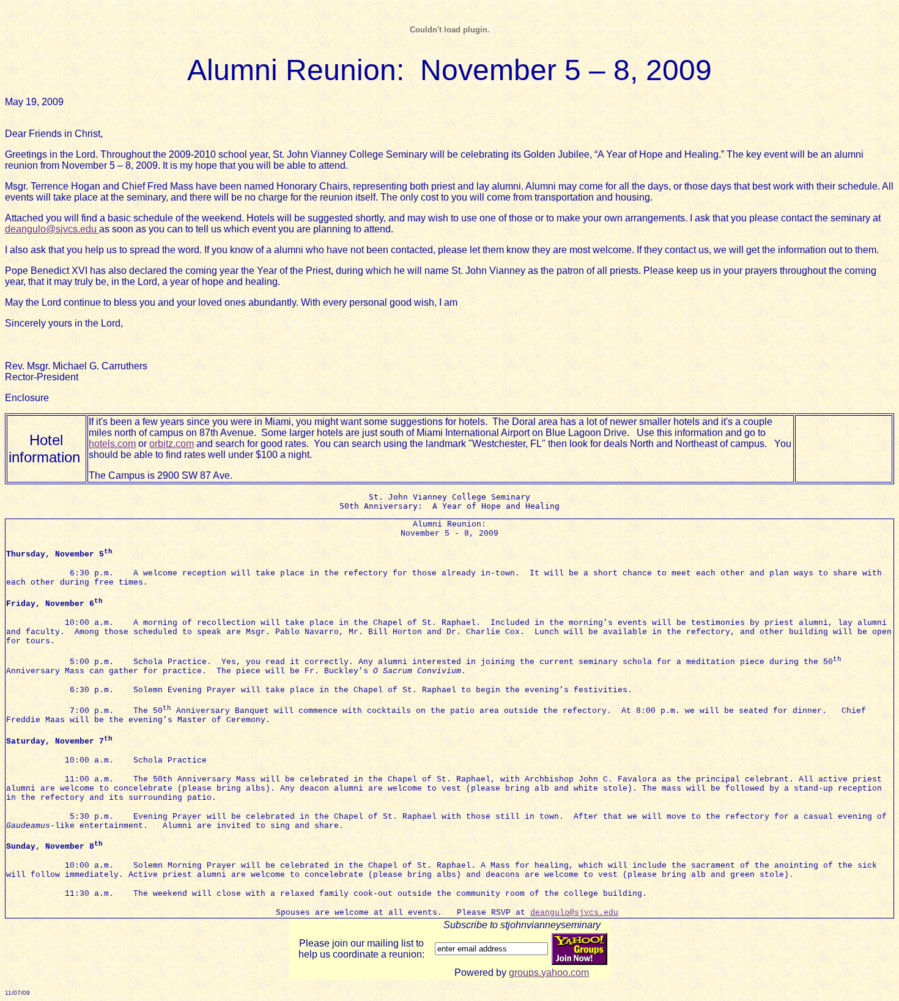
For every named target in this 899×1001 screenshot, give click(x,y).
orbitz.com (171, 443)
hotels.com (112, 443)
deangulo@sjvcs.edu (52, 229)
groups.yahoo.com (549, 972)
